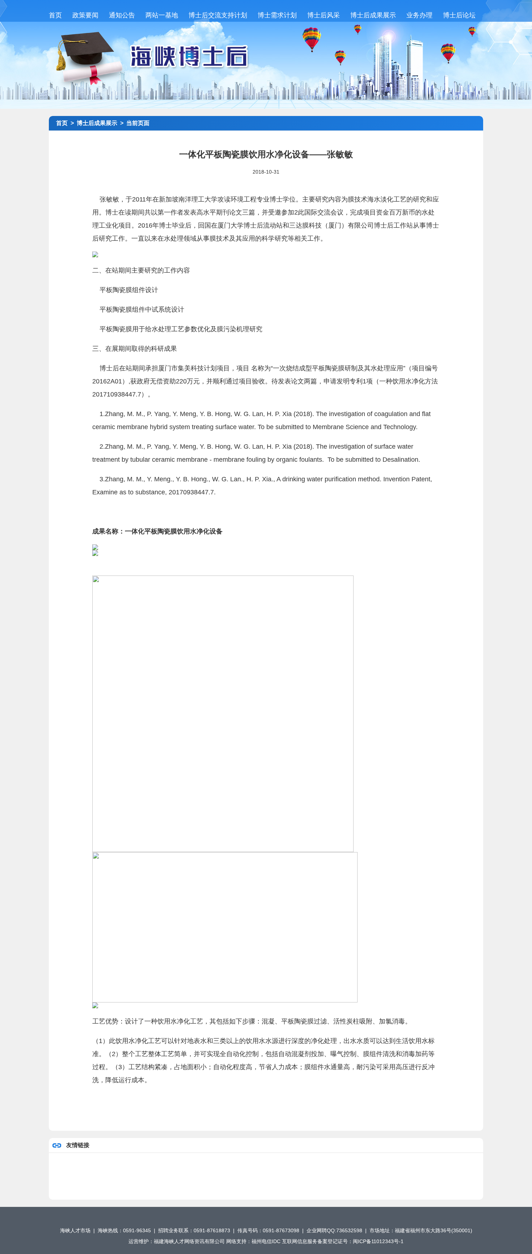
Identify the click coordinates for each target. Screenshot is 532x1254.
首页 (55, 15)
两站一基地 (161, 15)
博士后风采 (323, 15)
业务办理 (419, 15)
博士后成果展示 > (101, 123)
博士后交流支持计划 (218, 15)
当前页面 (137, 123)
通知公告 (122, 15)
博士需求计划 (277, 15)
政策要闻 (85, 15)
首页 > (66, 123)
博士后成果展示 (373, 15)
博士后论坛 (459, 15)
